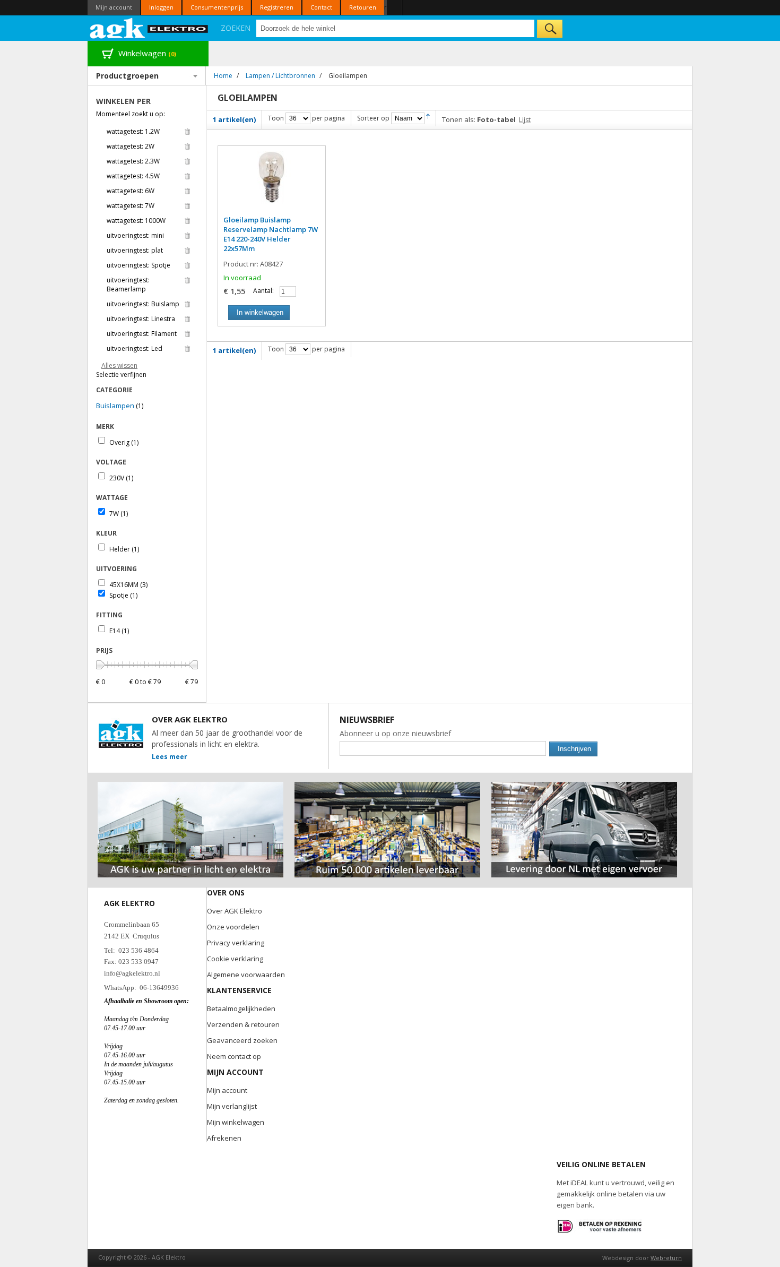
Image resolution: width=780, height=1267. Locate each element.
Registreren (276, 7)
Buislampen (115, 405)
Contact (321, 7)
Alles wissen (119, 365)
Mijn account (114, 7)
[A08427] (271, 183)
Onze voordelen (233, 927)
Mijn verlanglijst (232, 1106)
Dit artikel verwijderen (187, 131)
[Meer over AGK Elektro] (190, 786)
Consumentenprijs (216, 7)
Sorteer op (373, 118)
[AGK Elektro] (149, 28)
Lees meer (169, 756)
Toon (276, 118)
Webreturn (666, 1258)
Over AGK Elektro (234, 911)
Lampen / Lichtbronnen (280, 75)
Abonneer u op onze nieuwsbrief (395, 733)
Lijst (525, 119)
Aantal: (263, 290)
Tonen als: (458, 119)
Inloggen (161, 7)
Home (223, 75)
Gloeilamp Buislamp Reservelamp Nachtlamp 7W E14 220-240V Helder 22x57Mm (270, 234)
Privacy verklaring (235, 942)
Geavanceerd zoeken (242, 1040)
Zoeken (235, 28)
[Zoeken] (549, 29)
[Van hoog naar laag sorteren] (428, 118)
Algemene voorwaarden (246, 974)
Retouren (362, 7)
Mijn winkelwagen (235, 1122)
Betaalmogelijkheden (241, 1008)
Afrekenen (224, 1138)
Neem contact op (234, 1056)
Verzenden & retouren (243, 1024)
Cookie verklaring (235, 958)
